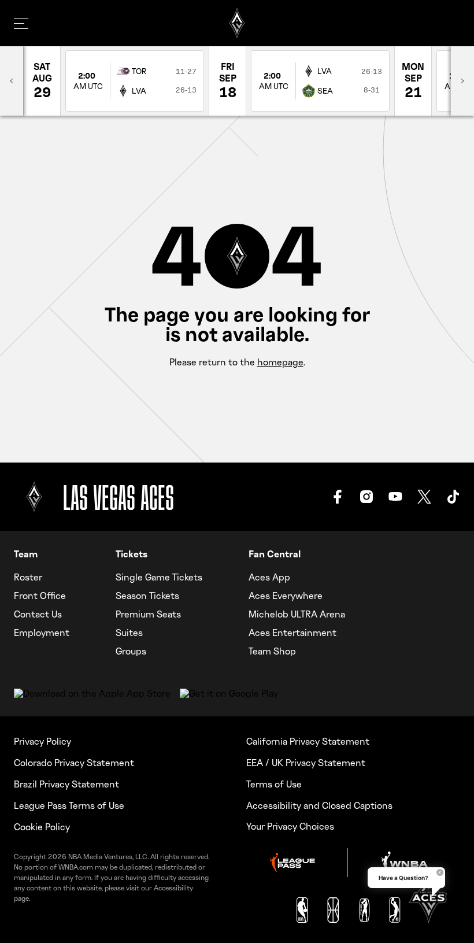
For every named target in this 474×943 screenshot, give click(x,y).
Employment (41, 632)
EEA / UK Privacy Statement (305, 762)
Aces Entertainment (292, 632)
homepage (280, 362)
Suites (129, 632)
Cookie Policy (42, 827)
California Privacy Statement (307, 741)
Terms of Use (274, 784)
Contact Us (38, 614)
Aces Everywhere (286, 595)
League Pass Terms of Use (69, 805)
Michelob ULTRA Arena (297, 614)
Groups (131, 651)
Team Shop (272, 651)
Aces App (269, 577)
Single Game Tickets (159, 577)
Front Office (40, 595)
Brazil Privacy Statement (66, 784)
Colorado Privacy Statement (74, 762)
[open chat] (427, 896)
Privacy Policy (42, 741)
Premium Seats (148, 614)
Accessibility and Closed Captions (319, 805)
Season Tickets (147, 595)
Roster (28, 577)
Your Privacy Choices (290, 826)
